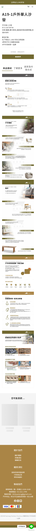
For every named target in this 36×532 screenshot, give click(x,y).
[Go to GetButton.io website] (31, 530)
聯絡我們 (18, 57)
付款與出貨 (18, 475)
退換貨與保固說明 (18, 472)
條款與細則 (18, 477)
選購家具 (18, 460)
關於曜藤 (18, 455)
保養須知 (18, 458)
